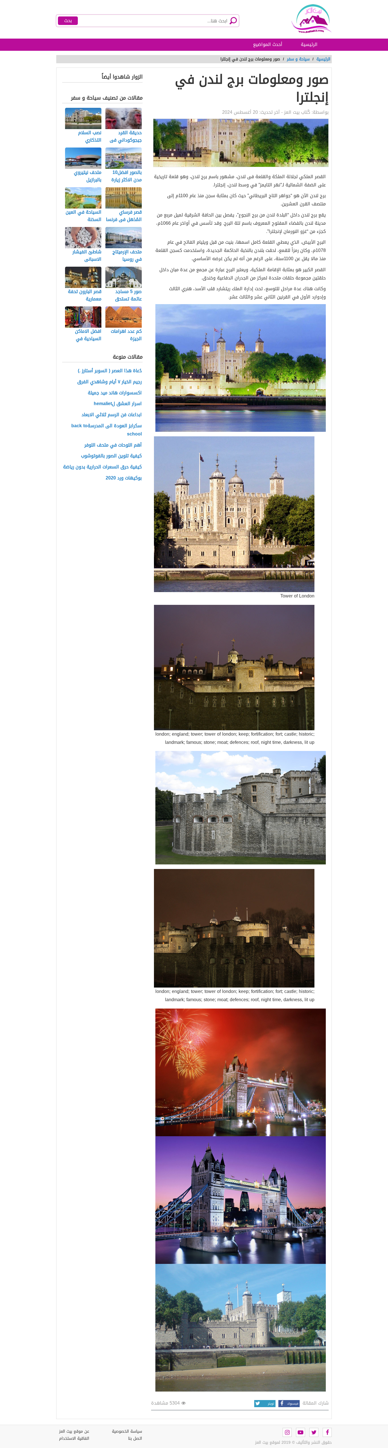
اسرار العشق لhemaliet (118, 404)
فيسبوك (292, 1404)
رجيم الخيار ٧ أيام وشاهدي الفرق (109, 382)
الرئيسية (309, 44)
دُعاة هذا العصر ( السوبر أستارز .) (110, 371)
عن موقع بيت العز (74, 1431)
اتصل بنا (135, 1438)
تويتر (271, 1404)
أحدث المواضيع (267, 44)
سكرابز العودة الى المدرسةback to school (106, 430)
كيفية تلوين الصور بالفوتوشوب (111, 456)
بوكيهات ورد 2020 (124, 478)
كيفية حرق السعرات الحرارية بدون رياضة (102, 467)
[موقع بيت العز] (305, 18)
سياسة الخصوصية (127, 1431)
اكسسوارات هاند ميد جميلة (115, 393)
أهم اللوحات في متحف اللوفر (113, 445)
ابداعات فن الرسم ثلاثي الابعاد (112, 415)
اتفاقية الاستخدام (74, 1438)
